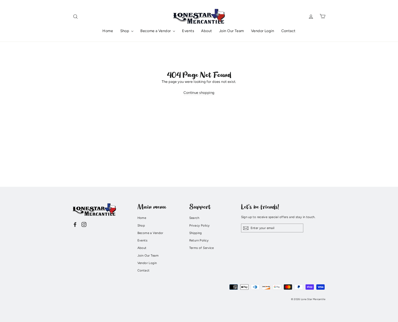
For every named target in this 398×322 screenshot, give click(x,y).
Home (107, 31)
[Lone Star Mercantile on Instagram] (83, 224)
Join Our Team (231, 31)
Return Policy (199, 240)
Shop (125, 31)
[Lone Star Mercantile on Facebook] (75, 224)
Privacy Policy (199, 225)
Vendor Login (262, 31)
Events (188, 31)
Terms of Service (201, 248)
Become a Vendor (156, 31)
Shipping (195, 233)
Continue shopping (198, 92)
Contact (288, 31)
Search (194, 218)
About (206, 31)
